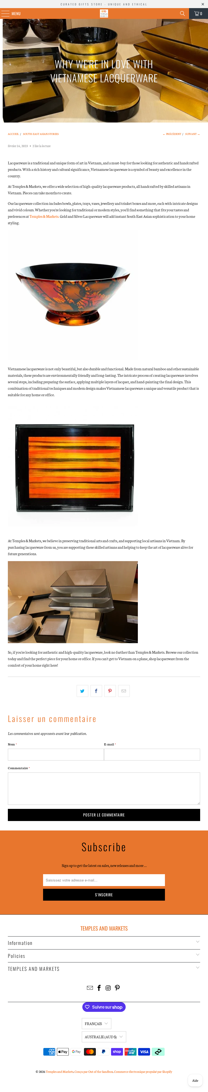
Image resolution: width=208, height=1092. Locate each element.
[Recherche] (182, 13)
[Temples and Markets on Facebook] (99, 988)
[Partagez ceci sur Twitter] (82, 691)
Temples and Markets (59, 1071)
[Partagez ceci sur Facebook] (96, 691)
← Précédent (171, 134)
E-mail (110, 744)
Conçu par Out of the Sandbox (93, 1071)
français (93, 1023)
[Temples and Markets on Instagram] (108, 988)
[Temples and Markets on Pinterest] (117, 988)
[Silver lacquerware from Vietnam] (73, 641)
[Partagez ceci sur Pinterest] (110, 691)
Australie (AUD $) (101, 1036)
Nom (12, 744)
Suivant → (192, 134)
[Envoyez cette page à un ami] (124, 691)
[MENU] (2, 13)
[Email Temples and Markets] (90, 988)
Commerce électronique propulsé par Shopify (143, 1071)
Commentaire (19, 768)
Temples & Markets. (44, 216)
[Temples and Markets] (104, 13)
